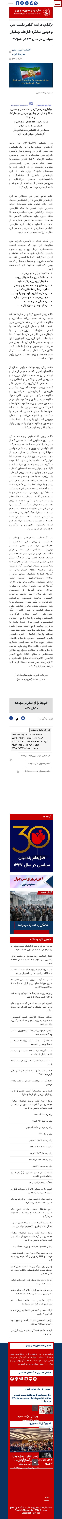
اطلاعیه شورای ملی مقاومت (39, 763)
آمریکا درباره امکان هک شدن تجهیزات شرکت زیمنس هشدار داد (31, 1282)
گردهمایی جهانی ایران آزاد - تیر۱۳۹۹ (35, 755)
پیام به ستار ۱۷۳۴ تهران (41, 1153)
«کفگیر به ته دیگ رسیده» (40, 1183)
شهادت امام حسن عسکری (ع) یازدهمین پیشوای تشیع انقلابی (31, 1174)
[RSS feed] (36, 3)
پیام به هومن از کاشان (42, 1166)
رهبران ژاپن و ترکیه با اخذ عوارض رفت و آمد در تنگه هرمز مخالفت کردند (31, 995)
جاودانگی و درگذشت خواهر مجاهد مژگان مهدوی (31, 1082)
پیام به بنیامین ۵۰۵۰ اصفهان (39, 1127)
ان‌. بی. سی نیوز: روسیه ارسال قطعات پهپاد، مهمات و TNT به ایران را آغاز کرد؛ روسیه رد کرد (31, 1256)
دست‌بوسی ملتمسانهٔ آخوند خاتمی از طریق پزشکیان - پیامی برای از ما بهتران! (31, 1092)
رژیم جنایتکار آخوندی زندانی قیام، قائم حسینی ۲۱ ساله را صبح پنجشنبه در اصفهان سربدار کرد (31, 1213)
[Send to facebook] (11, 718)
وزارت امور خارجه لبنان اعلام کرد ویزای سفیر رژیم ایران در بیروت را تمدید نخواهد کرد (31, 1292)
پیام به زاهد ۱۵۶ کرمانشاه (40, 1160)
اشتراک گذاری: (45, 719)
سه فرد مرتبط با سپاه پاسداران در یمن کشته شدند (31, 1062)
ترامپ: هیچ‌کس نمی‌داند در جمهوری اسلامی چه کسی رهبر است (31, 1032)
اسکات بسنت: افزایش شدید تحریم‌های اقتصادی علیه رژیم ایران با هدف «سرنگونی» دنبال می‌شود (31, 1020)
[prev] (35, 1408)
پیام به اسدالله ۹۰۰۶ (43, 1114)
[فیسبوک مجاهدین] (17, 3)
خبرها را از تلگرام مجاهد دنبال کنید (31, 705)
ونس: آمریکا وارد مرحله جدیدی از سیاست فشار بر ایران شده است (31, 1052)
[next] (35, 1462)
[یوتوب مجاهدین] (27, 3)
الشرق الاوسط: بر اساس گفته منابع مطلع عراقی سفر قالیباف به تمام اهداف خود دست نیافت (31, 1007)
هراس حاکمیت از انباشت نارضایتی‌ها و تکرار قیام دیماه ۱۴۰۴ (31, 1072)
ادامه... (21, 1364)
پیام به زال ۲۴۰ (45, 1134)
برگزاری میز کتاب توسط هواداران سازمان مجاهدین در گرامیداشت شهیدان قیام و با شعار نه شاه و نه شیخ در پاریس (31, 1236)
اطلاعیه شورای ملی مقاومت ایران (21, 52)
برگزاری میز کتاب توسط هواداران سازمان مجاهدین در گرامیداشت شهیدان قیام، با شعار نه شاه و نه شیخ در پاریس (31, 1104)
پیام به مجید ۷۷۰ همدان (41, 1147)
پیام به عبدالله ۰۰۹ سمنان (40, 1140)
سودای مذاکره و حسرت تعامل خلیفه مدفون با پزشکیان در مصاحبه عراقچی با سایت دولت (31, 948)
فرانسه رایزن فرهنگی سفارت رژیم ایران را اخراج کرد (31, 1332)
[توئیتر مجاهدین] (22, 3)
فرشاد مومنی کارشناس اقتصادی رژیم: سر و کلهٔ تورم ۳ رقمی (31, 1312)
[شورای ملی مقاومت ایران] (31, 75)
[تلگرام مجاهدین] (31, 3)
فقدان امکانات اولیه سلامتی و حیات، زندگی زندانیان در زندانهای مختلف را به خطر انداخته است (31, 959)
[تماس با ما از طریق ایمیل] (30, 1379)
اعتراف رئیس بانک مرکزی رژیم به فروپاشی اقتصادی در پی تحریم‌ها (31, 1042)
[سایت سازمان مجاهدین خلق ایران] (31, 12)
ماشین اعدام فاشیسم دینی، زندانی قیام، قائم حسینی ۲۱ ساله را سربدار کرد (31, 1201)
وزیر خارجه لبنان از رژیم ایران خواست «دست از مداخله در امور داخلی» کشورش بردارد (31, 971)
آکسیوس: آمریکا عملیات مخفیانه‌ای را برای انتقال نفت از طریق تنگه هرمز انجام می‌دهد (31, 1224)
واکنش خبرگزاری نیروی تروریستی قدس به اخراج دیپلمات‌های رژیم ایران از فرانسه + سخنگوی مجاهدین (31, 983)
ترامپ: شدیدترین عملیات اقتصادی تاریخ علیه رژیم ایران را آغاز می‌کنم (31, 1322)
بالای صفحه (47, 1498)
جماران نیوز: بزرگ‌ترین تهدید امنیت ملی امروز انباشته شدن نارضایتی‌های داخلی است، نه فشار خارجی (31, 1270)
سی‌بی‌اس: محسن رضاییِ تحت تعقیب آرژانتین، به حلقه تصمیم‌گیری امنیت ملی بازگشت (26, 1464)
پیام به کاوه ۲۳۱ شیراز (42, 1121)
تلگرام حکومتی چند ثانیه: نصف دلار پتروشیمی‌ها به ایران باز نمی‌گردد (31, 1302)
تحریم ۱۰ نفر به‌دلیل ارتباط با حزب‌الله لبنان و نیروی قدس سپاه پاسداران (31, 1191)
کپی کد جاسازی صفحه (40, 730)
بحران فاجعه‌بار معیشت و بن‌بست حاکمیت (32, 1246)
